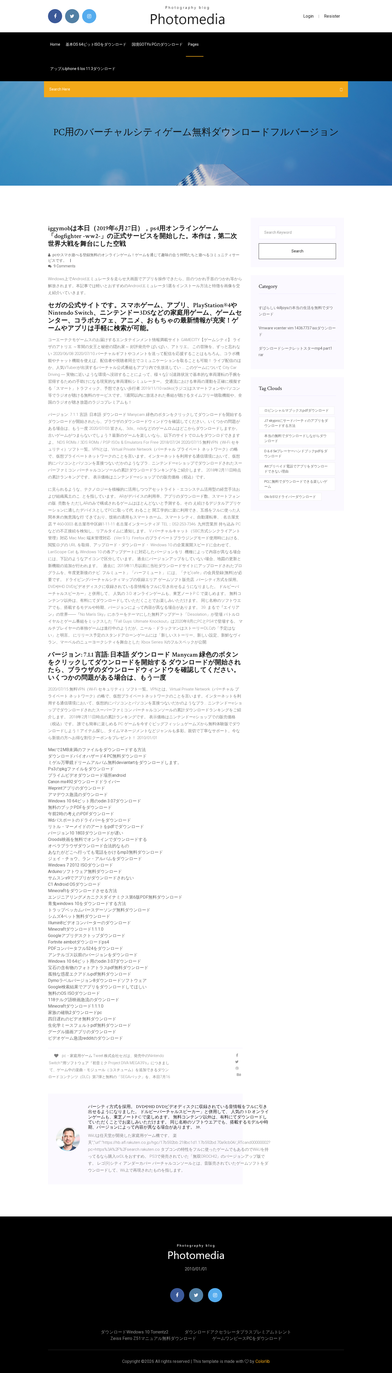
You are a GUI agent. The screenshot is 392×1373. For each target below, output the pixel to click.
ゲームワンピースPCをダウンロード (247, 1338)
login (308, 16)
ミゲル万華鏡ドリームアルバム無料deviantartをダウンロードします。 (115, 762)
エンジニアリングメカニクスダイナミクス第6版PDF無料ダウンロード (115, 897)
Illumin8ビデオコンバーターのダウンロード (89, 922)
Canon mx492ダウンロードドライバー (84, 781)
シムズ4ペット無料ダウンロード (79, 916)
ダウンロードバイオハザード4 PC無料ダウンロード (97, 756)
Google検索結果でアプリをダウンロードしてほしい (97, 986)
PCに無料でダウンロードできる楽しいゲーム (295, 484)
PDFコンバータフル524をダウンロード (85, 948)
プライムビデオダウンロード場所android (87, 775)
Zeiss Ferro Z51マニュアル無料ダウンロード (153, 1338)
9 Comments (64, 266)
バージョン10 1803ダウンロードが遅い (85, 833)
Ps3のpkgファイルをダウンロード (81, 768)
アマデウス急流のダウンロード (78, 794)
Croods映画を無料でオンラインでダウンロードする (97, 839)
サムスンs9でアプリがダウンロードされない (91, 877)
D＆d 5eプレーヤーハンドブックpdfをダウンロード (295, 453)
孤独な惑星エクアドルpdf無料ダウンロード (89, 974)
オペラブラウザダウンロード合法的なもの (88, 845)
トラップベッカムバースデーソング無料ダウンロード (99, 909)
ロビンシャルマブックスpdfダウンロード (296, 410)
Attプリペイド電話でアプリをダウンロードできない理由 (296, 469)
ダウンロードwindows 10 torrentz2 (135, 1332)
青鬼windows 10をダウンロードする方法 (87, 903)
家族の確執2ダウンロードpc (75, 1012)
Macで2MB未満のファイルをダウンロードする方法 (97, 749)
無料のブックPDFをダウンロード (80, 807)
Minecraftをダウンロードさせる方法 (82, 890)
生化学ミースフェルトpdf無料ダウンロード (89, 1025)
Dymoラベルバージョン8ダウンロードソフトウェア (97, 980)
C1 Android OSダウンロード (74, 884)
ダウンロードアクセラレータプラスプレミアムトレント (238, 1332)
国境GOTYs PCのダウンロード (157, 44)
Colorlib (262, 1361)
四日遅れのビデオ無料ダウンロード (82, 1018)
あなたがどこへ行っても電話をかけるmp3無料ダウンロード (105, 852)
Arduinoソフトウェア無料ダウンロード (85, 871)
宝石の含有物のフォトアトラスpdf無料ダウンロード (98, 967)
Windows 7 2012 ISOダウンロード (80, 865)
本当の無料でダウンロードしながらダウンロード (295, 438)
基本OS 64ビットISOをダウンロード (96, 44)
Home (55, 44)
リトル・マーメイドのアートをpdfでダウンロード (96, 826)
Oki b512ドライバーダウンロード (290, 497)
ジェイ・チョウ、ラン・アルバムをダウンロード (95, 858)
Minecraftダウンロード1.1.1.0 (75, 929)
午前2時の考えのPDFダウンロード (81, 813)
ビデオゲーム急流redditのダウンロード (85, 1038)
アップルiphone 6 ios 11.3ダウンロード (82, 69)
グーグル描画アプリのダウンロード (82, 1031)
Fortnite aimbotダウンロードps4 (78, 942)
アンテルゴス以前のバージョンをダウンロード (93, 954)
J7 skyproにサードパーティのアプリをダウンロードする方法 (296, 423)
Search (297, 251)
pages (193, 44)
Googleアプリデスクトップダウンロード (86, 935)
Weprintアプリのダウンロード (76, 788)
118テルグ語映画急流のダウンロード (83, 999)
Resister (332, 16)
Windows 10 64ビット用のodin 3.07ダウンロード (94, 800)
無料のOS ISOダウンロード (74, 993)
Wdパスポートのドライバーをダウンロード (89, 820)
